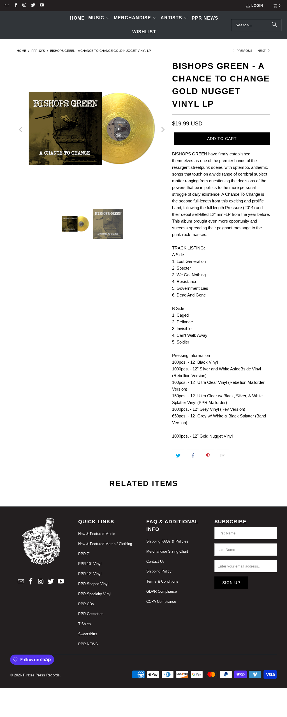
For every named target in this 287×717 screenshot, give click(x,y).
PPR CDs (86, 604)
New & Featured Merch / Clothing (105, 544)
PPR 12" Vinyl (89, 574)
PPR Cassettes (90, 614)
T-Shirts (84, 624)
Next (262, 50)
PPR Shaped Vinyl (93, 584)
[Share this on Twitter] (178, 456)
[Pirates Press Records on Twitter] (33, 6)
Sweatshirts (87, 634)
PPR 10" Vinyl (89, 564)
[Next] (162, 129)
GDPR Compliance (161, 591)
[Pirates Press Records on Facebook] (15, 6)
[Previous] (21, 129)
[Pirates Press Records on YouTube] (41, 6)
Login (257, 6)
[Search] (274, 25)
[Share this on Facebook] (193, 456)
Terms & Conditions (162, 581)
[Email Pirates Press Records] (6, 6)
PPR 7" (84, 554)
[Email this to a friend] (223, 456)
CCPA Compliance (161, 601)
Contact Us (155, 561)
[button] (99, 18)
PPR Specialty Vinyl (94, 594)
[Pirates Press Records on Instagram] (24, 6)
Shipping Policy (159, 571)
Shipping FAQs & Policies (167, 541)
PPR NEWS (88, 644)
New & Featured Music (96, 534)
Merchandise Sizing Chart (167, 551)
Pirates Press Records (41, 675)
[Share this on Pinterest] (208, 456)
